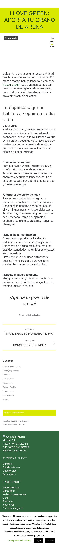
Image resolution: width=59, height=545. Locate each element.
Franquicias (9, 474)
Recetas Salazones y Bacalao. (16, 421)
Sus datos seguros (13, 508)
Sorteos (6, 399)
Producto (8, 501)
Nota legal (8, 504)
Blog (5, 497)
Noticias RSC (8, 379)
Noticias (6, 375)
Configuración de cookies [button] (19, 540)
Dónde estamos (11, 467)
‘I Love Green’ (11, 84)
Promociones (8, 391)
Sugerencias (9, 470)
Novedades (8, 383)
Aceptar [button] (38, 540)
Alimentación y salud (12, 366)
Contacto (8, 463)
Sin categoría (8, 395)
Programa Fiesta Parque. (14, 424)
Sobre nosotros (11, 487)
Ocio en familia (11, 38)
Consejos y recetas (11, 370)
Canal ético (9, 491)
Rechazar (50, 540)
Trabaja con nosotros (14, 494)
